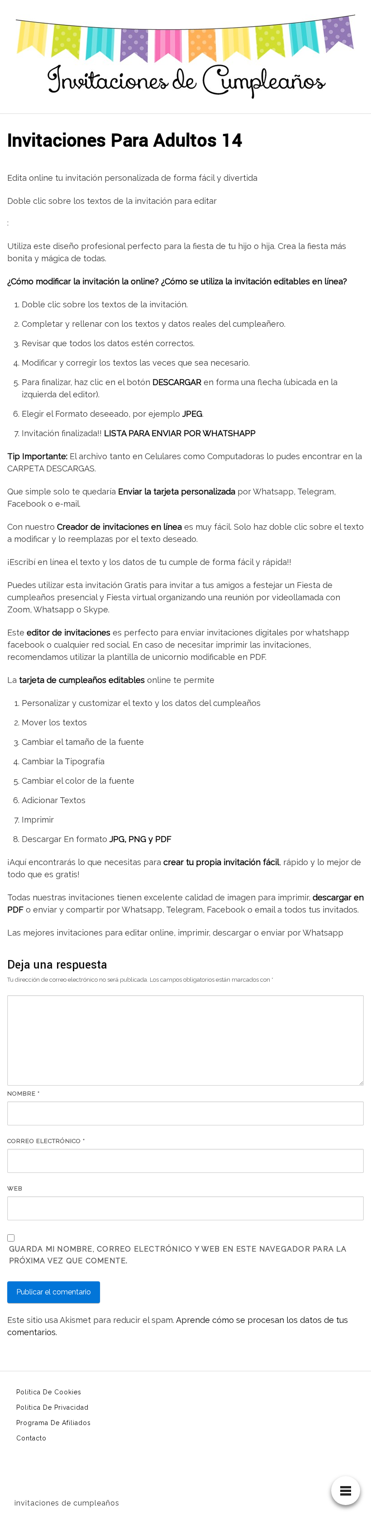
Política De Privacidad (52, 1407)
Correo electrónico (46, 1141)
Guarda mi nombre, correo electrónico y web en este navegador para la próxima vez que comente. (178, 1255)
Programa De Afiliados (53, 1422)
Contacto (31, 1438)
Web (15, 1188)
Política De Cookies (48, 1392)
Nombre (23, 1093)
